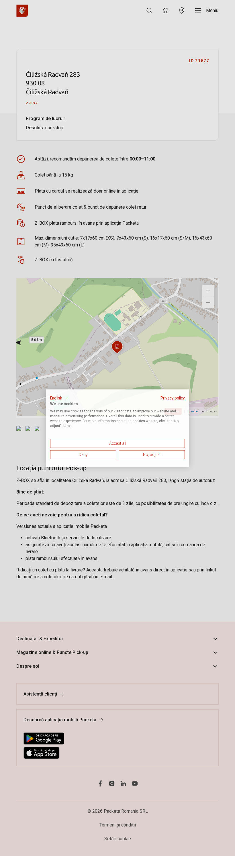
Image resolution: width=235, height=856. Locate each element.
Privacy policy (172, 397)
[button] (59, 398)
